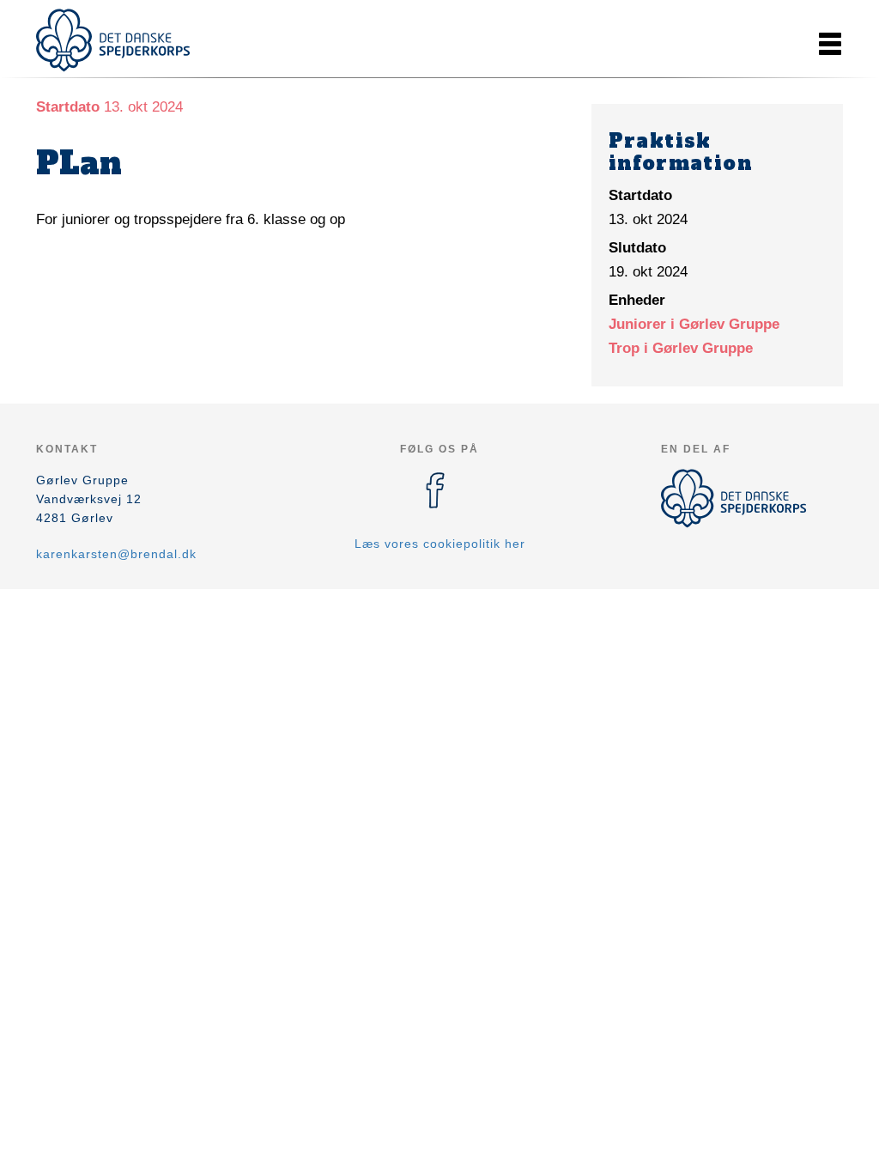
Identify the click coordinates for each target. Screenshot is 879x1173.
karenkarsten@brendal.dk (116, 554)
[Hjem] (113, 40)
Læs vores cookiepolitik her (440, 543)
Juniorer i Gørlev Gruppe (694, 324)
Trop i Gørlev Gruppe (681, 348)
